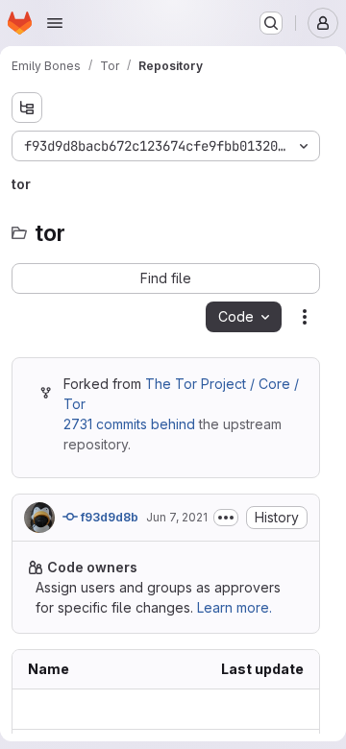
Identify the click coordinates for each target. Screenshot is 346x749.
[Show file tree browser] (27, 107)
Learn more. (234, 607)
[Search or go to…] (271, 23)
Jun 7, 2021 (177, 517)
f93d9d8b (108, 517)
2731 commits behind (129, 424)
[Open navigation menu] (54, 23)
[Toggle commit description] (225, 517)
